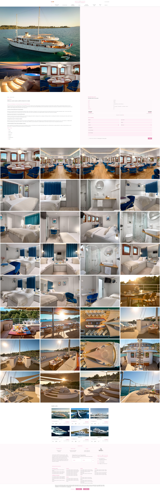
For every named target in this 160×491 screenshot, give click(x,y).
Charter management (86, 5)
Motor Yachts (12, 97)
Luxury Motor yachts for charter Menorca (58, 472)
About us (100, 5)
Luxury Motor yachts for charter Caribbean (58, 476)
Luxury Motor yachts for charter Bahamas (58, 477)
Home (51, 5)
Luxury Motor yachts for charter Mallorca (58, 471)
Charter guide (94, 5)
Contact (106, 5)
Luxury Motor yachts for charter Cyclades (86, 470)
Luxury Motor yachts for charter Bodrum (101, 472)
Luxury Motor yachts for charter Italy (86, 477)
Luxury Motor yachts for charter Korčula (72, 471)
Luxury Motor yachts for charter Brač (71, 474)
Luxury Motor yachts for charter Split (71, 475)
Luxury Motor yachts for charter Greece (86, 469)
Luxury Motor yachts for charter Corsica (72, 479)
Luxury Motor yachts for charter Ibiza (57, 473)
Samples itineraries (73, 5)
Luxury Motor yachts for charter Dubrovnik (72, 470)
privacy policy (104, 138)
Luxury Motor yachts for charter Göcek (100, 473)
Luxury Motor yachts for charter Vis (71, 473)
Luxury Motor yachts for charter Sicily (86, 480)
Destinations (65, 5)
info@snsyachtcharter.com (103, 463)
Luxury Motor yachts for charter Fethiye (101, 474)
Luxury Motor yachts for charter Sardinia (86, 483)
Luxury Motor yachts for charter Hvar (71, 472)
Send (150, 138)
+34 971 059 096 (106, 1)
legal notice (100, 138)
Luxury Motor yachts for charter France (72, 478)
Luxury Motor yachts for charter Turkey (101, 469)
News (79, 5)
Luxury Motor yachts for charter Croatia (72, 469)
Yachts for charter (57, 5)
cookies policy (69, 486)
